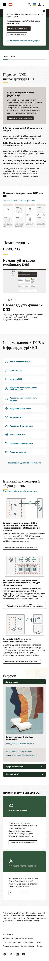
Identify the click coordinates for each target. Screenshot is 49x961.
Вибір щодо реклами (25, 942)
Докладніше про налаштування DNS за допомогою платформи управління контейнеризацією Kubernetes (24, 605)
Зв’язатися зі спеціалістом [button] (19, 893)
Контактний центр (27, 946)
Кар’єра (38, 942)
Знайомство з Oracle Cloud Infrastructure (21, 755)
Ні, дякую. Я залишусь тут (17, 34)
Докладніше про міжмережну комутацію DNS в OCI (22, 661)
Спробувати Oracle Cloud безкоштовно (23, 842)
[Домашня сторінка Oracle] (10, 4)
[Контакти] (44, 4)
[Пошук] (29, 4)
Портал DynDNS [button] (12, 774)
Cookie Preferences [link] (9, 942)
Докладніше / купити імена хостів (20, 118)
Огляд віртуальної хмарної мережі (19, 752)
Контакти (40, 946)
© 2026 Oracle (8, 934)
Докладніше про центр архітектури (20, 744)
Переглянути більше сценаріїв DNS (19, 200)
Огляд (5, 56)
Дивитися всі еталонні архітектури (20, 491)
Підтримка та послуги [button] (15, 767)
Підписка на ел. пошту (11, 946)
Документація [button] (12, 682)
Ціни (13, 56)
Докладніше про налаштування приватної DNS (21, 547)
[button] (4, 4)
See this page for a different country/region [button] (23, 40)
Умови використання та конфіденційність (18, 938)
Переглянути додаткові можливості (24, 462)
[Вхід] (39, 4)
